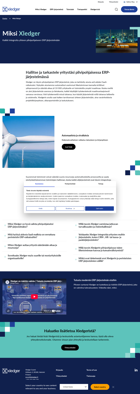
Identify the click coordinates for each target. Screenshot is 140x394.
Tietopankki (82, 9)
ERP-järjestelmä (56, 9)
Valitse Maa (130, 2)
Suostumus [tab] (39, 184)
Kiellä (40, 208)
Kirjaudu (101, 2)
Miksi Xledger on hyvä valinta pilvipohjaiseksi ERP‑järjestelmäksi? (30, 225)
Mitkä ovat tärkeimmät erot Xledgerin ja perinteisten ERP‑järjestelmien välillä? (105, 259)
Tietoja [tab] (100, 184)
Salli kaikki (99, 208)
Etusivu (4, 18)
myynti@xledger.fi (31, 377)
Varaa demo (129, 9)
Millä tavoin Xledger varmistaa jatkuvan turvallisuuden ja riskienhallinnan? (98, 225)
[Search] (116, 9)
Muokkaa (69, 208)
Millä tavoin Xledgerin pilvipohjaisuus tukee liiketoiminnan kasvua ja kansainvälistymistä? (101, 249)
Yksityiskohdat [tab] (70, 184)
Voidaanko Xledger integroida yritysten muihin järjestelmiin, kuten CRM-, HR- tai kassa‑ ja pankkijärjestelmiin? (102, 237)
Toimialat (70, 9)
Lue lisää (68, 147)
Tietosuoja (91, 376)
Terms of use (92, 370)
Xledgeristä (95, 9)
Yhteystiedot (113, 2)
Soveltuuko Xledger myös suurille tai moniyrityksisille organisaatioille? (34, 257)
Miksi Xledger (41, 9)
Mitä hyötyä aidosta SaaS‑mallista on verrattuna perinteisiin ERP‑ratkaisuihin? (31, 236)
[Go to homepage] (11, 9)
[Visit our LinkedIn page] (136, 369)
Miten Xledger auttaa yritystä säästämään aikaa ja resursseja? (32, 246)
